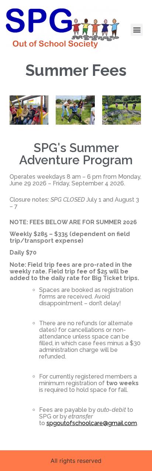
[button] (137, 30)
